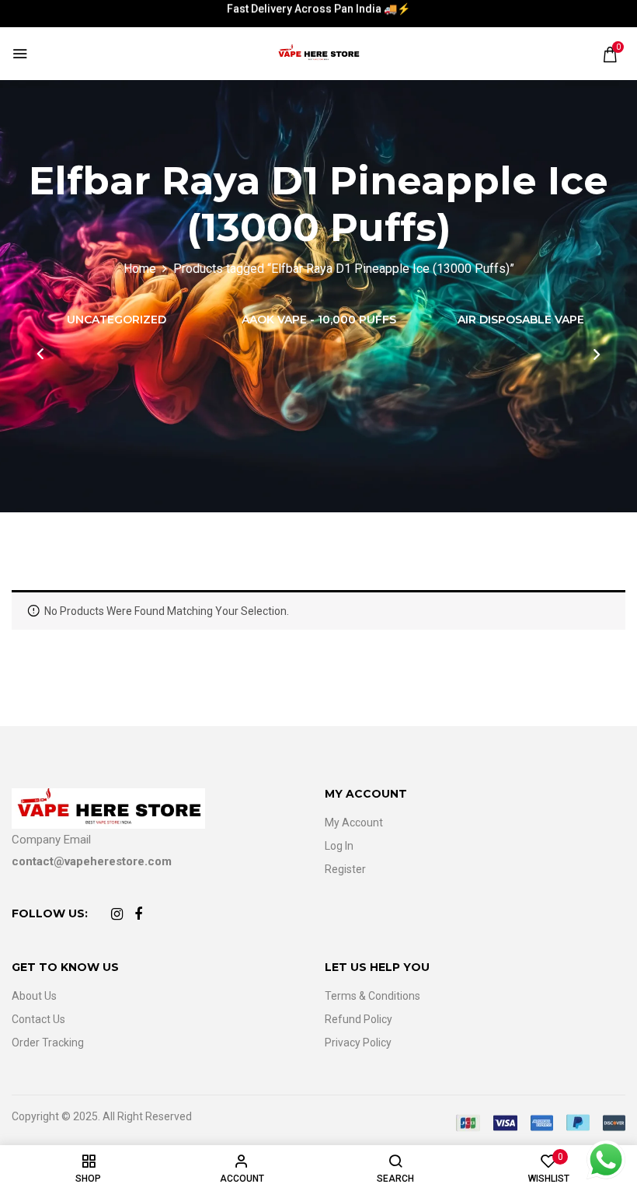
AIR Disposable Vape (521, 320)
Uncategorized (116, 320)
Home (140, 268)
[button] (610, 54)
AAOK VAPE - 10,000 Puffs (319, 320)
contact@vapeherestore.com (92, 861)
